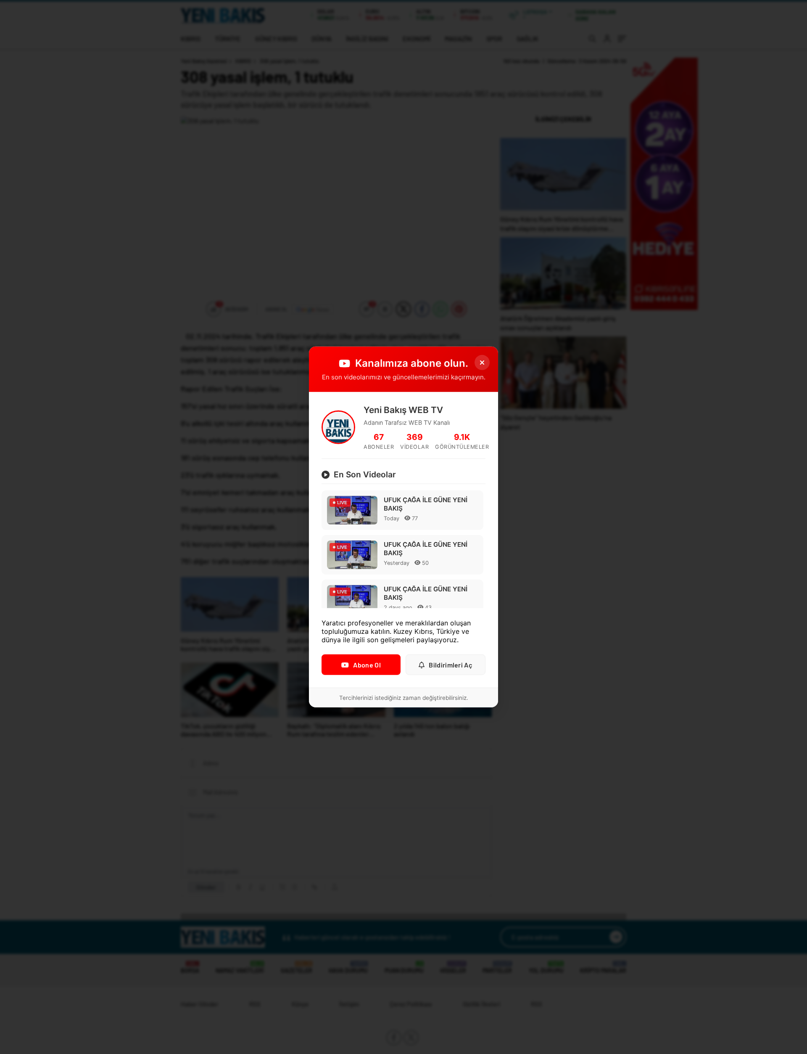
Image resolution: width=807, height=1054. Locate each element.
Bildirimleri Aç (450, 665)
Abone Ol (366, 665)
